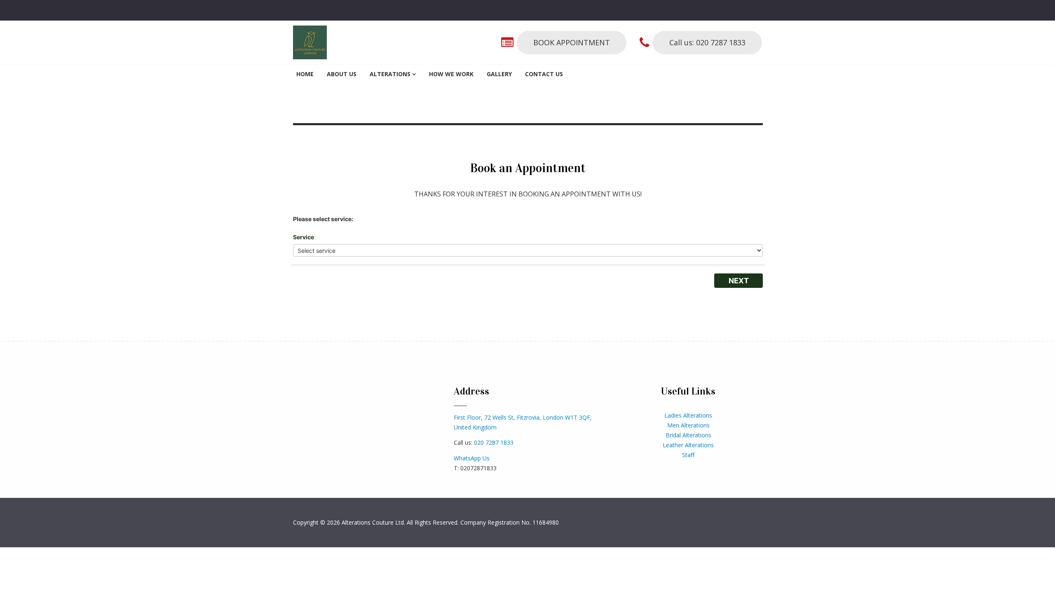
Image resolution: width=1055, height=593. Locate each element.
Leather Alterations (688, 445)
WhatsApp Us (472, 458)
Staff (688, 455)
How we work (451, 74)
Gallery (499, 74)
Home (305, 74)
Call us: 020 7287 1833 (707, 42)
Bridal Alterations (688, 435)
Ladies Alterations (688, 415)
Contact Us (544, 74)
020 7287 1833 (493, 442)
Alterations (390, 74)
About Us (341, 74)
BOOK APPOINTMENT (571, 42)
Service (303, 236)
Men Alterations (688, 425)
